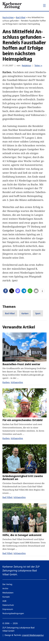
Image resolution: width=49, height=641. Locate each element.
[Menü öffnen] (44, 5)
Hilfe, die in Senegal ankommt (22, 535)
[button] (5, 290)
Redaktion (26, 65)
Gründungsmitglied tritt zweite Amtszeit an (22, 477)
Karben (25, 313)
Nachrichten (8, 17)
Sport (37, 313)
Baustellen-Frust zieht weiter (21, 364)
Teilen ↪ (38, 65)
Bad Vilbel (20, 17)
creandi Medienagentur (33, 635)
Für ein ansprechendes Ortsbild (22, 420)
